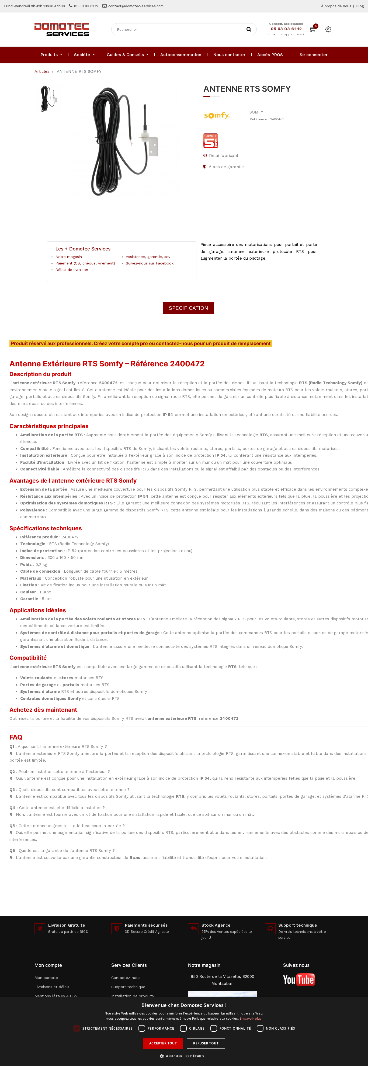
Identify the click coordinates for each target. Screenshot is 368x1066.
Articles (42, 71)
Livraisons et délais (51, 987)
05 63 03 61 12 (86, 6)
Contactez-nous (125, 977)
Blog (360, 6)
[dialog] (184, 1031)
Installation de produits (132, 996)
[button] (184, 1056)
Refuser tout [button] (205, 1043)
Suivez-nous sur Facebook (149, 263)
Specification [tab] (188, 308)
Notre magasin (68, 257)
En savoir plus (251, 1018)
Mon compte (46, 977)
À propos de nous (336, 6)
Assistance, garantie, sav (148, 257)
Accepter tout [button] (163, 1043)
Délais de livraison (71, 269)
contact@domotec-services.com (136, 6)
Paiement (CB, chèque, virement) (85, 263)
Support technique (128, 987)
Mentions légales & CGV (56, 996)
